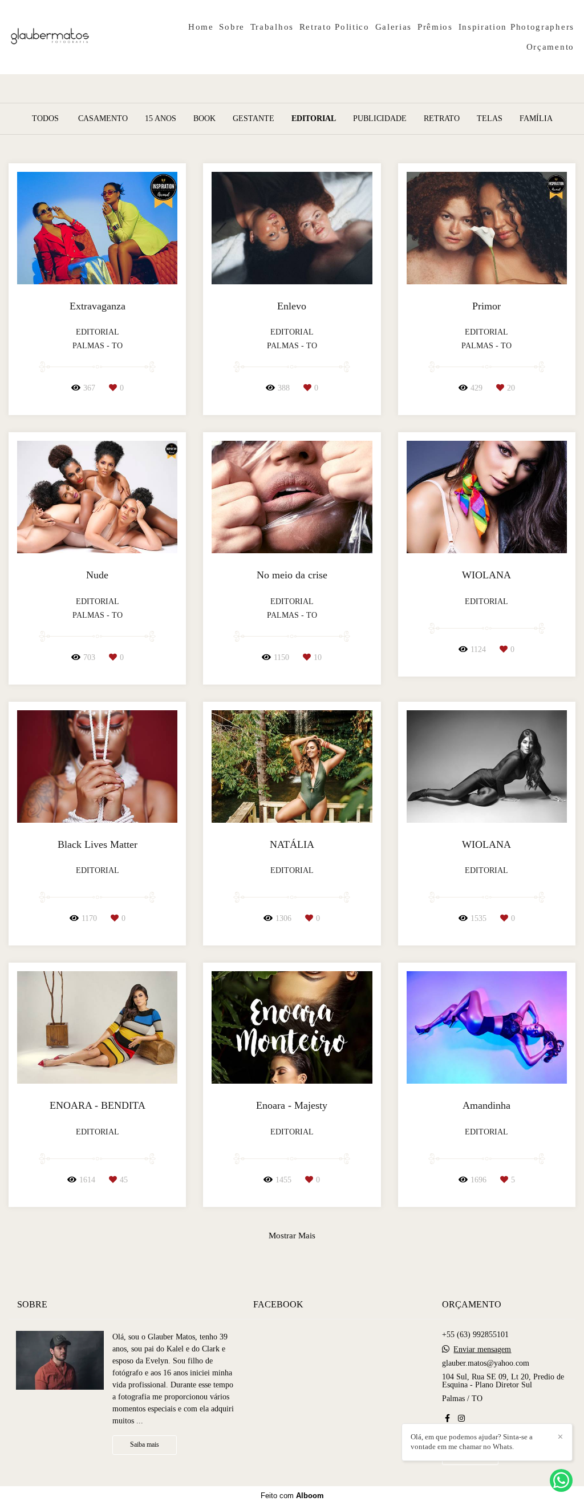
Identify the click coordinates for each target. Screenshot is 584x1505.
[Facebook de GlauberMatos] (447, 1418)
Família (536, 119)
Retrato (442, 119)
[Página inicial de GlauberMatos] (85, 37)
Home (201, 26)
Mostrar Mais (292, 1235)
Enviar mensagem (482, 1350)
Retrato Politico (334, 26)
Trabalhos (272, 26)
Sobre (232, 26)
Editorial (313, 119)
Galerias (393, 26)
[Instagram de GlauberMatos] (461, 1418)
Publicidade (380, 119)
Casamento (103, 119)
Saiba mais (144, 1444)
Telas (489, 119)
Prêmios (435, 26)
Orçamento (550, 46)
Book (204, 119)
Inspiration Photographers (517, 26)
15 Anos (160, 119)
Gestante (253, 119)
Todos (45, 119)
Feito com (292, 1495)
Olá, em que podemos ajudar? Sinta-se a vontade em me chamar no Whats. (472, 1441)
